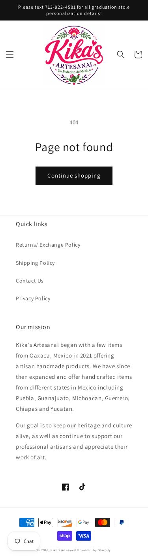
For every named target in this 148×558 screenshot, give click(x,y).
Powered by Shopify (94, 550)
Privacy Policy (33, 298)
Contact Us (30, 280)
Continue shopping (74, 175)
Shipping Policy (35, 262)
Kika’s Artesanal (63, 550)
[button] (10, 54)
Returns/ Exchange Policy (48, 244)
